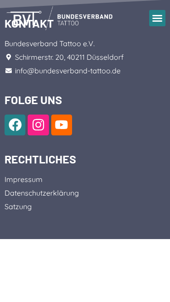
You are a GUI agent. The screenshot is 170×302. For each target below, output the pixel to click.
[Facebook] (15, 125)
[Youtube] (61, 125)
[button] (157, 18)
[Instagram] (38, 125)
